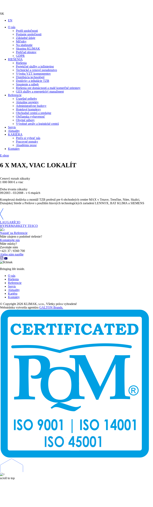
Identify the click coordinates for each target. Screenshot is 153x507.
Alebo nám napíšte (12, 254)
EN (10, 20)
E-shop (4, 155)
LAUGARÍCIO (10, 222)
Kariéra (12, 293)
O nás (11, 275)
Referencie (15, 282)
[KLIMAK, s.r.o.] (76, 6)
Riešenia (13, 279)
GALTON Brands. (51, 307)
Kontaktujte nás (10, 240)
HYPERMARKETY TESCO (19, 225)
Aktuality (14, 290)
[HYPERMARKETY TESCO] (2, 229)
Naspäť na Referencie (13, 233)
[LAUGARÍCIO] (1, 218)
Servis (12, 286)
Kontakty (14, 297)
